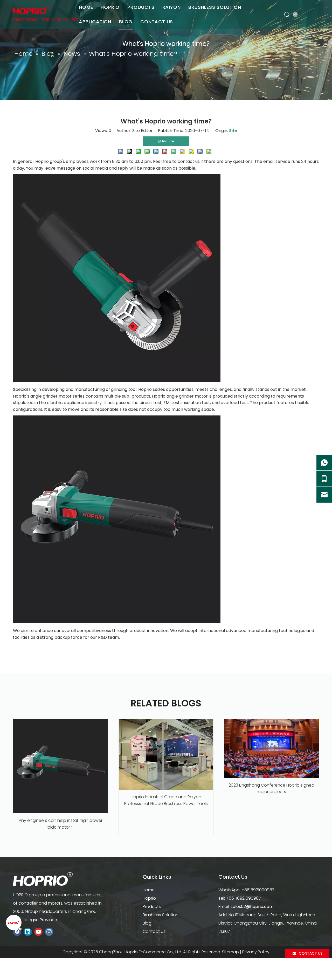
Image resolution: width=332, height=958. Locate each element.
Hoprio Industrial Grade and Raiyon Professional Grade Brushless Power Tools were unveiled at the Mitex (166, 800)
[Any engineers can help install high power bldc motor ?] (60, 766)
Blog (147, 923)
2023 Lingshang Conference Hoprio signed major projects (271, 788)
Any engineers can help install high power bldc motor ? (60, 823)
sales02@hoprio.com (252, 907)
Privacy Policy (255, 952)
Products (152, 907)
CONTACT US (156, 21)
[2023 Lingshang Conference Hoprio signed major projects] (271, 748)
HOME (86, 7)
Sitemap (230, 952)
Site (233, 131)
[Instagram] (49, 932)
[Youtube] (38, 932)
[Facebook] (17, 932)
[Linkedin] (28, 932)
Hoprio (149, 898)
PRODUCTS (140, 7)
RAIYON (171, 7)
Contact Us (154, 931)
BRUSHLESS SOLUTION (214, 7)
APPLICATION (95, 21)
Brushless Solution (160, 915)
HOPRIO (110, 7)
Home (149, 890)
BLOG (126, 21)
